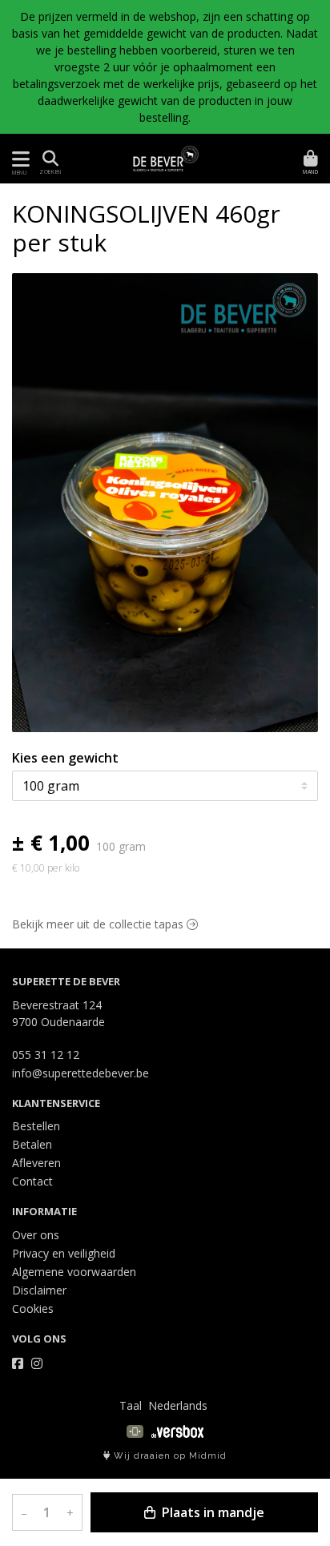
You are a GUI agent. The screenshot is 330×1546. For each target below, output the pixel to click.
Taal (130, 1405)
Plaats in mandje (211, 1512)
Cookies (33, 1308)
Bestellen (36, 1125)
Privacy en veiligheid (63, 1253)
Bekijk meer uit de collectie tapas (99, 924)
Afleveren (36, 1162)
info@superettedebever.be (80, 1073)
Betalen (32, 1144)
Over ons (35, 1234)
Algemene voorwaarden (74, 1271)
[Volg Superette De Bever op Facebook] (17, 1363)
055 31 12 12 (45, 1054)
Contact (32, 1181)
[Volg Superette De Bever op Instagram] (36, 1363)
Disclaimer (39, 1290)
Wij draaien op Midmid (169, 1456)
